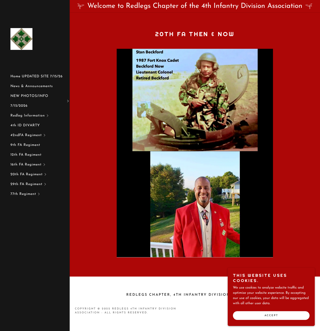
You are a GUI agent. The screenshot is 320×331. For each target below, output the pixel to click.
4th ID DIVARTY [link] (25, 125)
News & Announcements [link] (31, 86)
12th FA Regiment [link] (26, 155)
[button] (40, 101)
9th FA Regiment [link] (25, 145)
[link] (21, 39)
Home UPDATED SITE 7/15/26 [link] (36, 76)
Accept (271, 315)
